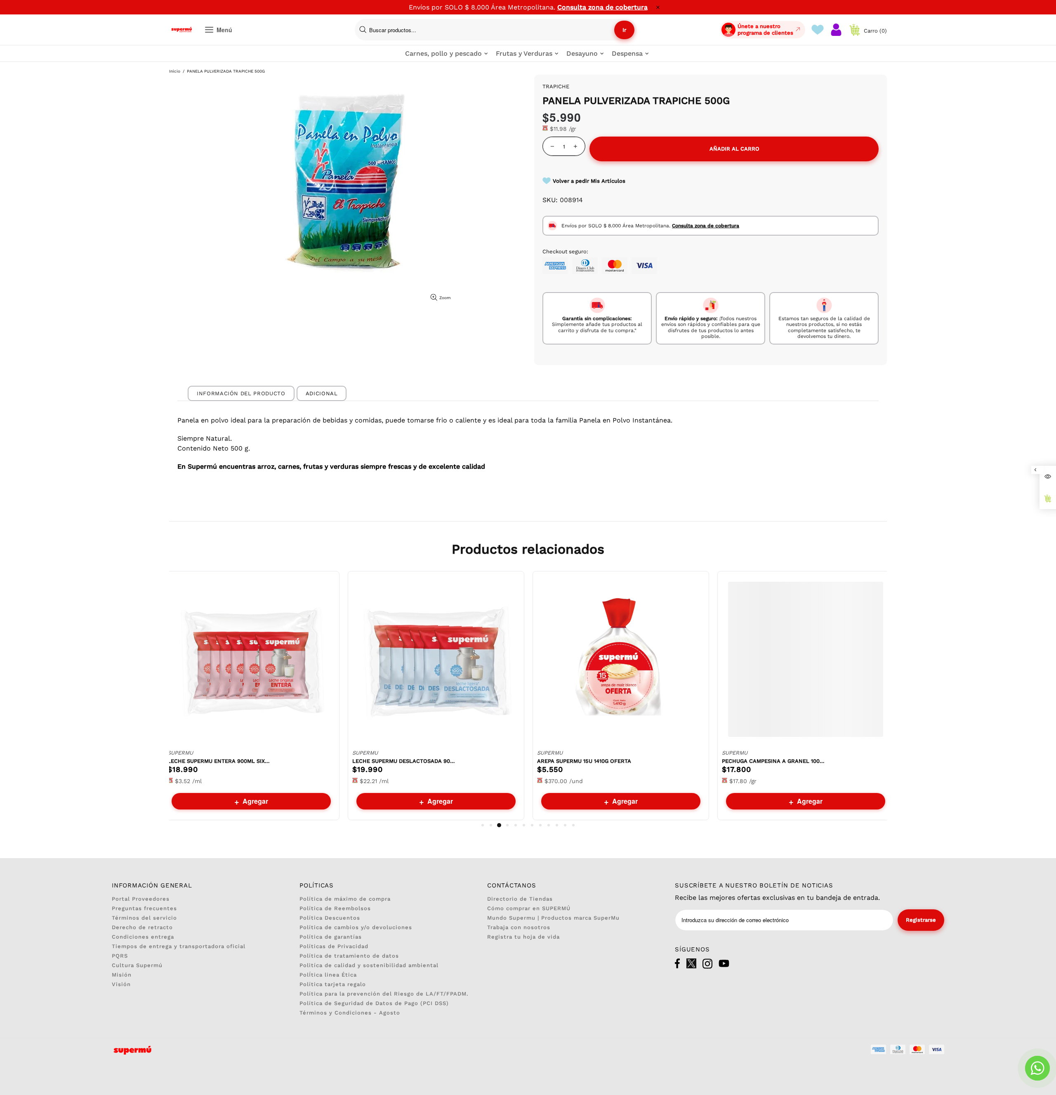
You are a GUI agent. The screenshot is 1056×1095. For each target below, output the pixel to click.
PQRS (120, 956)
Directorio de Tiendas (520, 899)
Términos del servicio (144, 918)
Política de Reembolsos (335, 908)
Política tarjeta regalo (332, 984)
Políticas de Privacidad (333, 946)
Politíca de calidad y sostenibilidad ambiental (368, 965)
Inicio (174, 71)
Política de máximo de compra (345, 899)
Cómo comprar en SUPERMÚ (528, 908)
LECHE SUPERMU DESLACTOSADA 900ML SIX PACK (403, 761)
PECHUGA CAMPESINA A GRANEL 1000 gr (773, 761)
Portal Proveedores (141, 899)
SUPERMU (180, 753)
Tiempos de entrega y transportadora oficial (178, 946)
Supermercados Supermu (181, 29)
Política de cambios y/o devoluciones (355, 927)
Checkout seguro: (565, 251)
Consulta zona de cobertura (602, 7)
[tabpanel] (251, 695)
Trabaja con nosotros (518, 927)
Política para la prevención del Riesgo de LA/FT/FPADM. (384, 994)
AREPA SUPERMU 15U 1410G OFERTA (584, 761)
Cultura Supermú (137, 965)
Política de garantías (330, 937)
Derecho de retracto (142, 927)
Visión (121, 984)
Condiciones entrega (143, 937)
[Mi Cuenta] (836, 30)
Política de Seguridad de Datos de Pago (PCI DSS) (374, 1003)
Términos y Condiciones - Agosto (349, 1013)
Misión (122, 975)
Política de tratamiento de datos (349, 956)
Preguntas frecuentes (144, 908)
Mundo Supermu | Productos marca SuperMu (553, 918)
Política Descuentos (329, 918)
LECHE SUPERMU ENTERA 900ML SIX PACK (219, 761)
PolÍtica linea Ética (328, 975)
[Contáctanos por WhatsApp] (1037, 1068)
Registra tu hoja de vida (523, 937)
